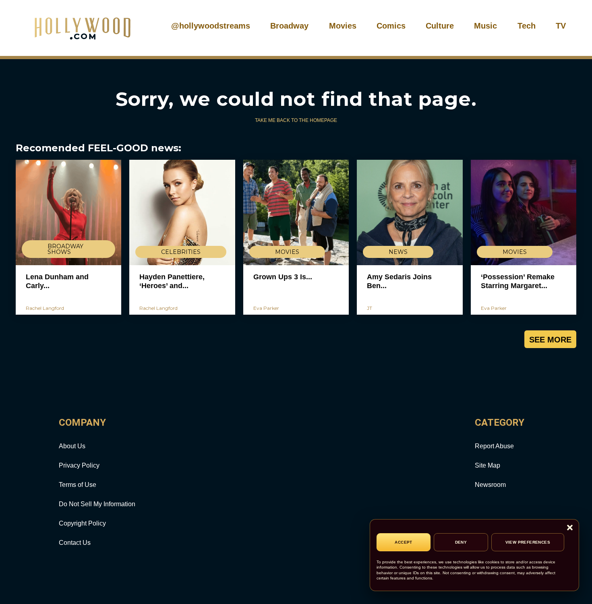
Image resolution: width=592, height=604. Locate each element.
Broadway (289, 25)
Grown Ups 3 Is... (282, 277)
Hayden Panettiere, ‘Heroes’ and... (172, 281)
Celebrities (181, 252)
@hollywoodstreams (210, 25)
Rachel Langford (45, 308)
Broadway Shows (65, 249)
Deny (461, 542)
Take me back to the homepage (296, 120)
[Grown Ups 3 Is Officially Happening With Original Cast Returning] (296, 212)
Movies (342, 25)
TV (561, 25)
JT (369, 308)
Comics (391, 25)
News (398, 252)
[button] (570, 528)
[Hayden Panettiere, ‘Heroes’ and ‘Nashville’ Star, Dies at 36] (182, 212)
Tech (526, 25)
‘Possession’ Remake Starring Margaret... (518, 281)
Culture (440, 25)
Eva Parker (266, 308)
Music (485, 25)
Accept (403, 542)
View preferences (527, 542)
